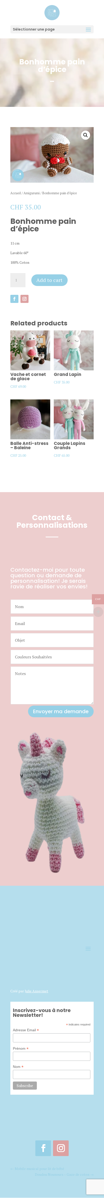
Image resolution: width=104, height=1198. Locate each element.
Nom (18, 1066)
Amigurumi (31, 193)
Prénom (21, 1048)
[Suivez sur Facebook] (14, 299)
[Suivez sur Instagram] (24, 299)
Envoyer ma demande (61, 711)
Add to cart (49, 280)
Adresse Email (26, 1030)
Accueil (15, 193)
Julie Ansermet (36, 991)
